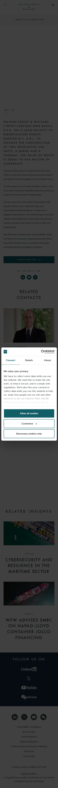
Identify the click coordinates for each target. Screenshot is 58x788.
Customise (27, 423)
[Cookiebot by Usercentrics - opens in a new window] (41, 352)
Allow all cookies (29, 413)
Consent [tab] (10, 360)
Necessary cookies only (29, 433)
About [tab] (47, 360)
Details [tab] (29, 360)
